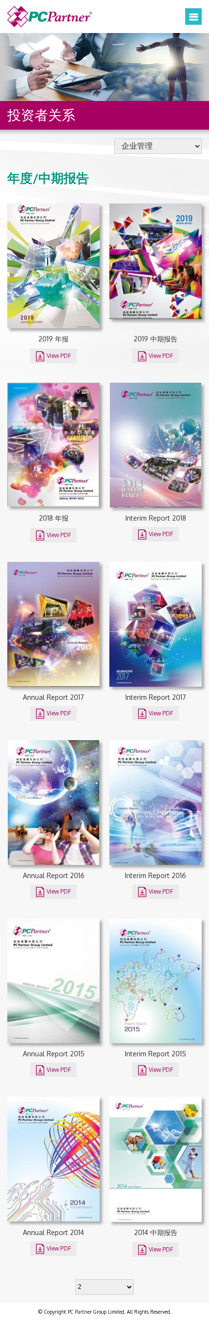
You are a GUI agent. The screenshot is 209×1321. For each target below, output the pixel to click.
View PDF (58, 355)
